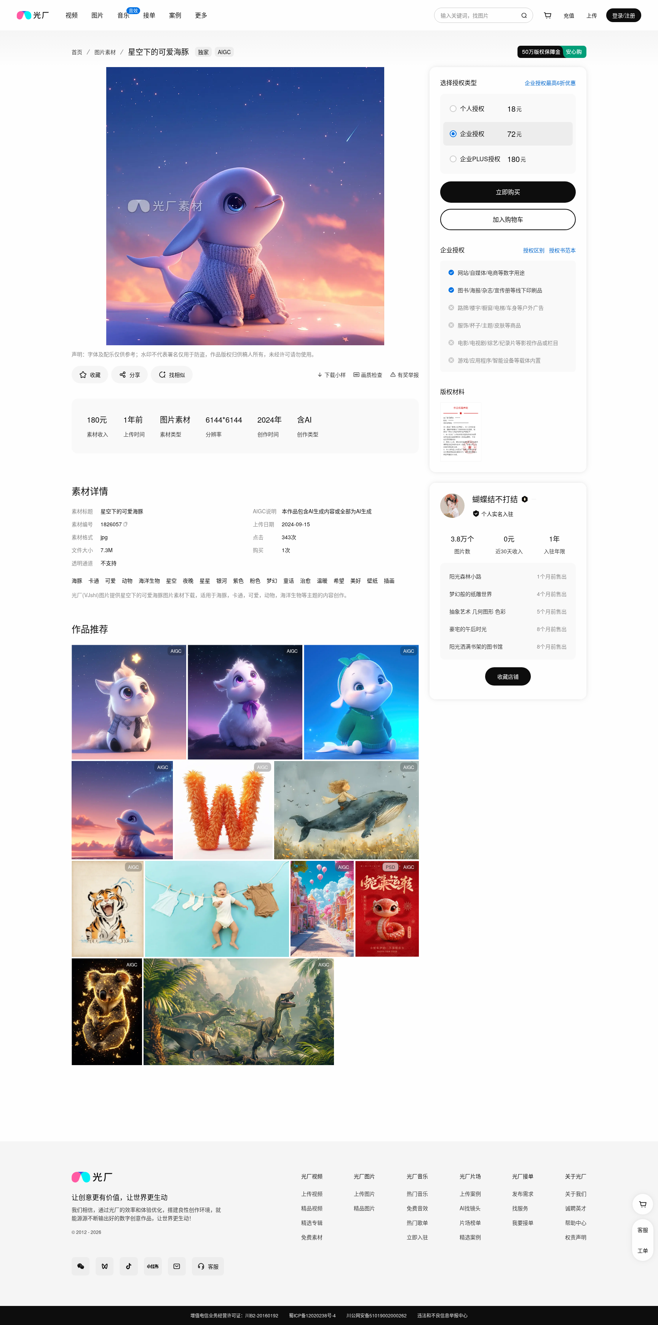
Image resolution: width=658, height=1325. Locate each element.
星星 (205, 580)
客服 (642, 1230)
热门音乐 (417, 1193)
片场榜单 (470, 1222)
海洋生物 (149, 580)
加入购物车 (508, 219)
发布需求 (522, 1193)
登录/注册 (623, 15)
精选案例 (470, 1237)
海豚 (77, 580)
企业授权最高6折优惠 (550, 83)
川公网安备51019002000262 (377, 1315)
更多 (201, 15)
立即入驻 (417, 1237)
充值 (569, 15)
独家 (203, 52)
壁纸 (372, 580)
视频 (71, 15)
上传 (591, 15)
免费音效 (417, 1208)
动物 (127, 580)
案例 (175, 15)
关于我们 (575, 1193)
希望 (339, 580)
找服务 (520, 1208)
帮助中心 (575, 1222)
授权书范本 (562, 250)
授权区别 (534, 250)
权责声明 (575, 1237)
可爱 (110, 580)
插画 (389, 580)
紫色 (238, 580)
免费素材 (312, 1237)
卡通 (93, 580)
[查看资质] (476, 514)
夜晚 (188, 580)
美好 (355, 580)
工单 (642, 1250)
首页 (77, 52)
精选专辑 (312, 1222)
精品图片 (364, 1208)
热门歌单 (417, 1222)
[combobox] (483, 15)
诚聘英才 (575, 1208)
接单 (149, 15)
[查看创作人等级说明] (525, 499)
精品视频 (312, 1208)
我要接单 (522, 1222)
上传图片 (364, 1193)
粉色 (255, 580)
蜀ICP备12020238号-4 (312, 1315)
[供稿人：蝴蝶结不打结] (452, 505)
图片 (97, 15)
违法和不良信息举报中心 (442, 1315)
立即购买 (508, 191)
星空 (171, 580)
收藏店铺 (508, 676)
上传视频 (312, 1193)
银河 (221, 580)
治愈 (305, 580)
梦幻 (272, 580)
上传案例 (470, 1193)
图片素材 (105, 52)
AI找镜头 (470, 1208)
